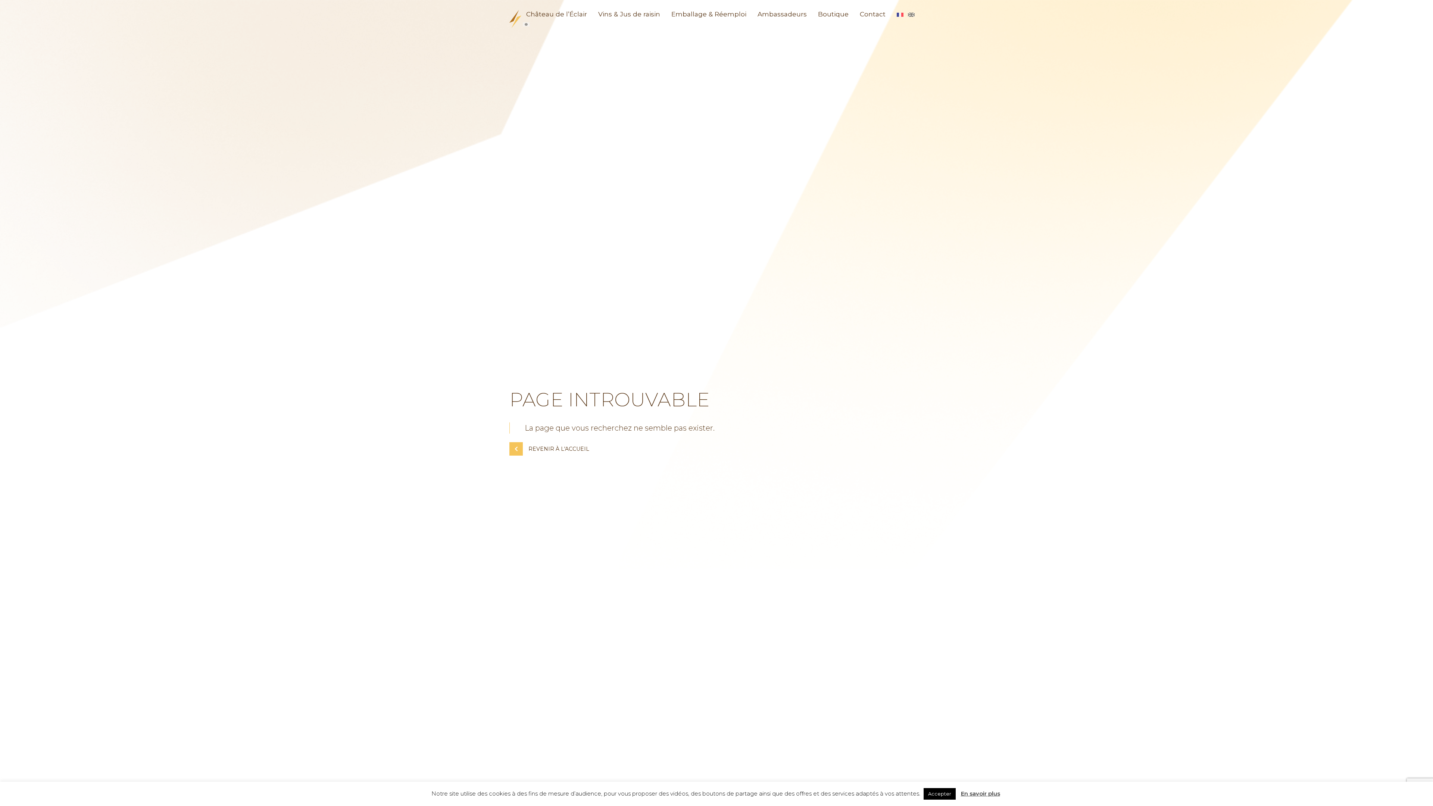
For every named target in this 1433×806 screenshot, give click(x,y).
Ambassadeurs (782, 14)
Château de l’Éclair (556, 14)
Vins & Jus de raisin (629, 14)
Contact (873, 14)
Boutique (833, 14)
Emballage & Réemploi (708, 14)
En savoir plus (980, 793)
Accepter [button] (939, 794)
